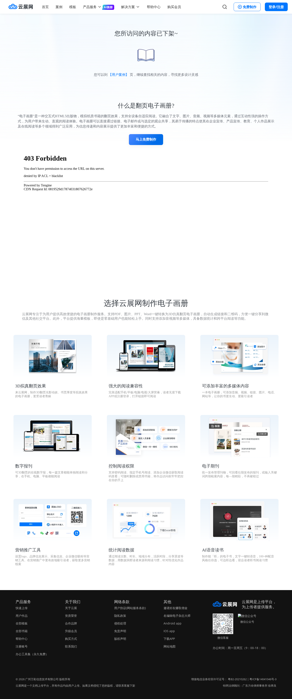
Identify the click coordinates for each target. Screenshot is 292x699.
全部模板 (22, 623)
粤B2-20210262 (237, 679)
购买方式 (71, 639)
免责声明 (120, 631)
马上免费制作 (146, 139)
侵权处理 (120, 623)
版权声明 (120, 639)
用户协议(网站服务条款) (130, 608)
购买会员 (174, 6)
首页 (45, 6)
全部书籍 (22, 631)
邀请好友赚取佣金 (175, 608)
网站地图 (169, 646)
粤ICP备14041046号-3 (262, 679)
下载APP (169, 639)
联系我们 (71, 646)
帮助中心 (154, 6)
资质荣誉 (71, 616)
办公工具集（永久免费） (32, 654)
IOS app (169, 631)
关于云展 (71, 608)
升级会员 (71, 631)
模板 (72, 6)
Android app (172, 623)
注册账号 (22, 646)
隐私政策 (120, 616)
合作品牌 (71, 623)
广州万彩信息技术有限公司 (42, 679)
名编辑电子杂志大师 (177, 616)
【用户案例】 (118, 74)
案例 (59, 6)
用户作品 (22, 616)
